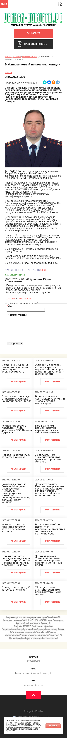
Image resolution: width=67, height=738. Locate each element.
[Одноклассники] (53, 82)
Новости (17, 57)
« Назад (9, 72)
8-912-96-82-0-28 (33, 661)
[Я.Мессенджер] (45, 82)
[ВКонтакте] (49, 82)
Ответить (10, 298)
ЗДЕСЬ (43, 270)
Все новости (33, 33)
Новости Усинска (29, 57)
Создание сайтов (45, 717)
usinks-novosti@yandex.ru (33, 684)
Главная (8, 57)
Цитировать (24, 298)
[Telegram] (58, 82)
